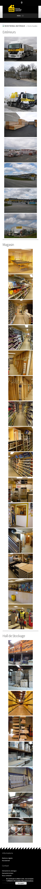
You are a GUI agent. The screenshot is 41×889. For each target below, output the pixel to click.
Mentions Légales (7, 858)
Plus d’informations (27, 881)
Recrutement (6, 860)
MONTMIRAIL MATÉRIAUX (15, 26)
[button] (19, 15)
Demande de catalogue (9, 871)
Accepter (21, 883)
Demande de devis (7, 873)
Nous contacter (7, 875)
